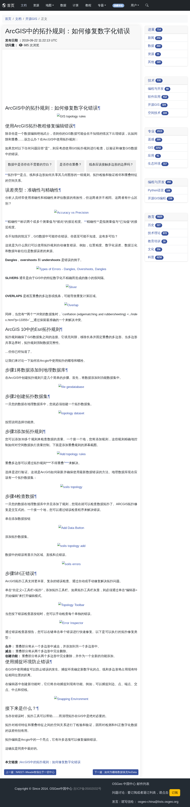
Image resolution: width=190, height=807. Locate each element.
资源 (36, 5)
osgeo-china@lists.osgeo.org (158, 801)
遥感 (154, 139)
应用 (153, 155)
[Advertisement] (71, 78)
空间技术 (157, 113)
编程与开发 (158, 88)
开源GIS (31, 19)
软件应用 (157, 96)
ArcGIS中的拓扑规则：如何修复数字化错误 (50, 762)
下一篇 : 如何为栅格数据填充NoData (115, 772)
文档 (24, 5)
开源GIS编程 (160, 198)
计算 (76, 5)
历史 (154, 225)
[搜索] (147, 5)
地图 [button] (49, 5)
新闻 (154, 38)
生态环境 (157, 163)
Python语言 (159, 190)
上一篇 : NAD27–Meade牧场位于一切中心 (30, 772)
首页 (10, 5)
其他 (154, 62)
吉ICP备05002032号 (87, 788)
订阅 (175, 792)
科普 (155, 257)
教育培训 (157, 241)
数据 (63, 5)
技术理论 (157, 233)
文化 (154, 249)
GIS (154, 147)
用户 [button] (134, 5)
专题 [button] (101, 5)
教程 (88, 5)
